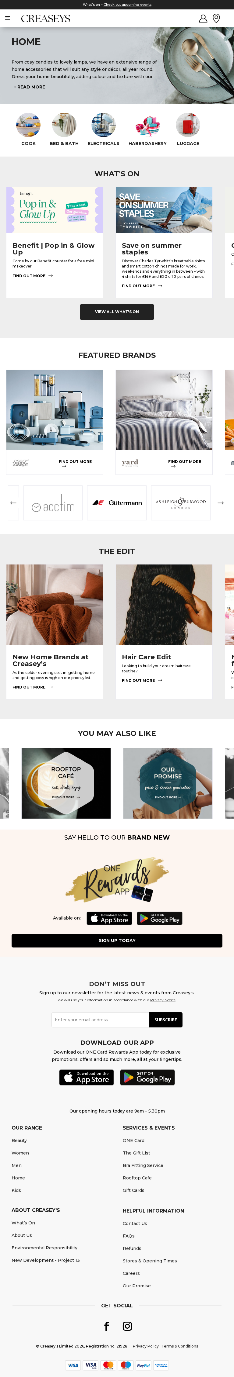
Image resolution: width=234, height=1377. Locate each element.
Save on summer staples (152, 248)
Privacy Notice (163, 1000)
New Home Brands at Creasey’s (50, 660)
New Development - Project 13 (46, 1260)
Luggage (188, 143)
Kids (16, 1190)
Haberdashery (148, 143)
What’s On (23, 1223)
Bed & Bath (64, 143)
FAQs (129, 1236)
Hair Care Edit (146, 657)
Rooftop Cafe (137, 1178)
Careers (131, 1273)
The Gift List (136, 1153)
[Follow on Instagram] (127, 1326)
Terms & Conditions (179, 1346)
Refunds (132, 1248)
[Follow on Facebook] (107, 1326)
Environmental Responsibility (44, 1248)
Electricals (103, 143)
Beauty (19, 1140)
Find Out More (28, 276)
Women (20, 1153)
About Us (22, 1235)
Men (17, 1165)
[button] (13, 503)
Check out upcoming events (127, 4)
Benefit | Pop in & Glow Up (53, 248)
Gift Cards (133, 1190)
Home (18, 1178)
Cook (28, 143)
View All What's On (117, 311)
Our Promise (137, 1286)
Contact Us (135, 1223)
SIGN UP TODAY (117, 940)
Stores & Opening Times (150, 1261)
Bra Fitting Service (143, 1165)
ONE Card (133, 1140)
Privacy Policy (146, 1346)
